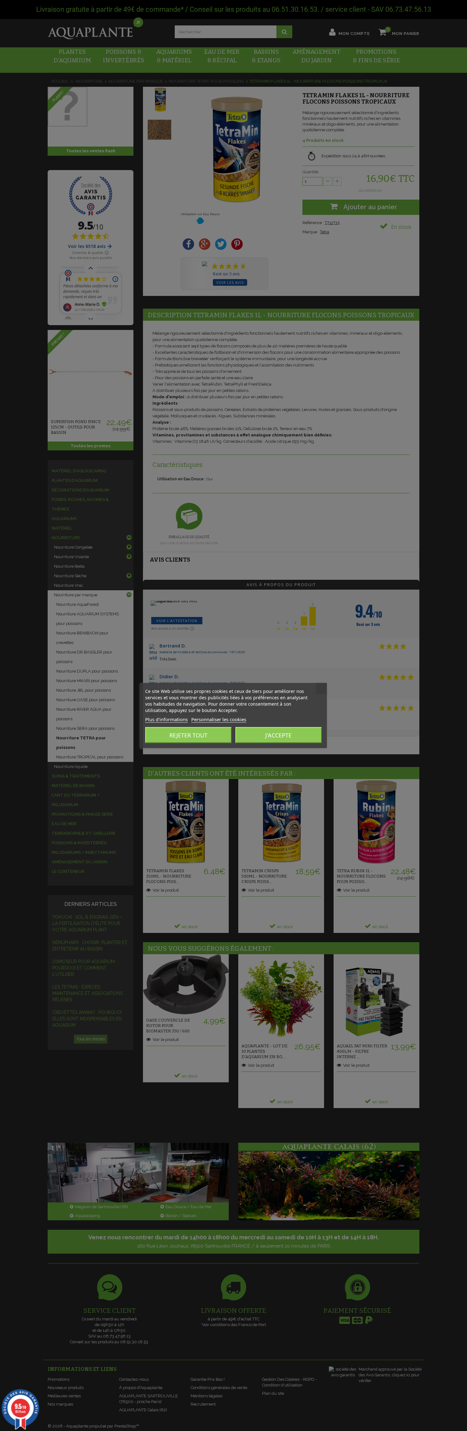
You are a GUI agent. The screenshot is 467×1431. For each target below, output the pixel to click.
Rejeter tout (188, 735)
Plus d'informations (166, 719)
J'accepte (278, 735)
